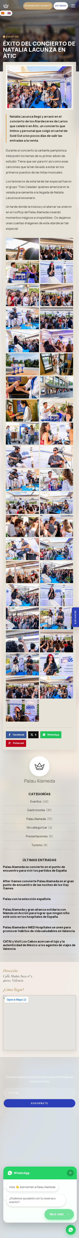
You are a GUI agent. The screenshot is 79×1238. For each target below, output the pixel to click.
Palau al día (10, 1222)
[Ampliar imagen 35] (22, 641)
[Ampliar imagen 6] (56, 295)
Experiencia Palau (50, 1158)
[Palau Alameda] (6, 5)
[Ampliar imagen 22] (56, 480)
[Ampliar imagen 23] (22, 503)
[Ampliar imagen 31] (22, 595)
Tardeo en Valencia (50, 1162)
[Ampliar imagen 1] (22, 249)
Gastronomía (36, 810)
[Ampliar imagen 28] (56, 549)
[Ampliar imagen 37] (22, 664)
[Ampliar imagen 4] (56, 272)
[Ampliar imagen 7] (22, 318)
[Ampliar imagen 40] (56, 688)
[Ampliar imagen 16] (56, 411)
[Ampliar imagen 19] (22, 457)
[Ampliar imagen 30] (56, 572)
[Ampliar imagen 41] (22, 711)
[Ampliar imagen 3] (22, 272)
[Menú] (73, 6)
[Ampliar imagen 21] (22, 480)
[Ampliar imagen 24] (56, 503)
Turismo (36, 845)
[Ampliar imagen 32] (56, 595)
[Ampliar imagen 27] (22, 549)
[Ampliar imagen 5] (22, 295)
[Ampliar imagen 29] (22, 572)
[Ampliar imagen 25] (22, 526)
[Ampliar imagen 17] (22, 434)
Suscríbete (39, 1103)
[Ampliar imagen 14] (56, 387)
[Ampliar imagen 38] (56, 664)
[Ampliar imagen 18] (56, 434)
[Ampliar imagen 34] (56, 618)
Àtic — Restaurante (14, 1158)
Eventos (36, 801)
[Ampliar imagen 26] (56, 526)
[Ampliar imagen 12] (56, 364)
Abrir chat (59, 1214)
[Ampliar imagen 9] (22, 341)
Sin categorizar (37, 827)
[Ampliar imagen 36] (56, 641)
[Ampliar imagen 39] (22, 688)
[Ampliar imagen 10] (56, 341)
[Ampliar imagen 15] (22, 411)
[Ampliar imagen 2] (56, 249)
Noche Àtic (9, 1162)
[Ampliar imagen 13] (22, 387)
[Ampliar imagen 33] (22, 618)
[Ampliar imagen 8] (56, 318)
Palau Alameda (36, 819)
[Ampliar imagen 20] (56, 457)
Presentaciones (37, 836)
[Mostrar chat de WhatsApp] (71, 1230)
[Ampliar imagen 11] (22, 364)
